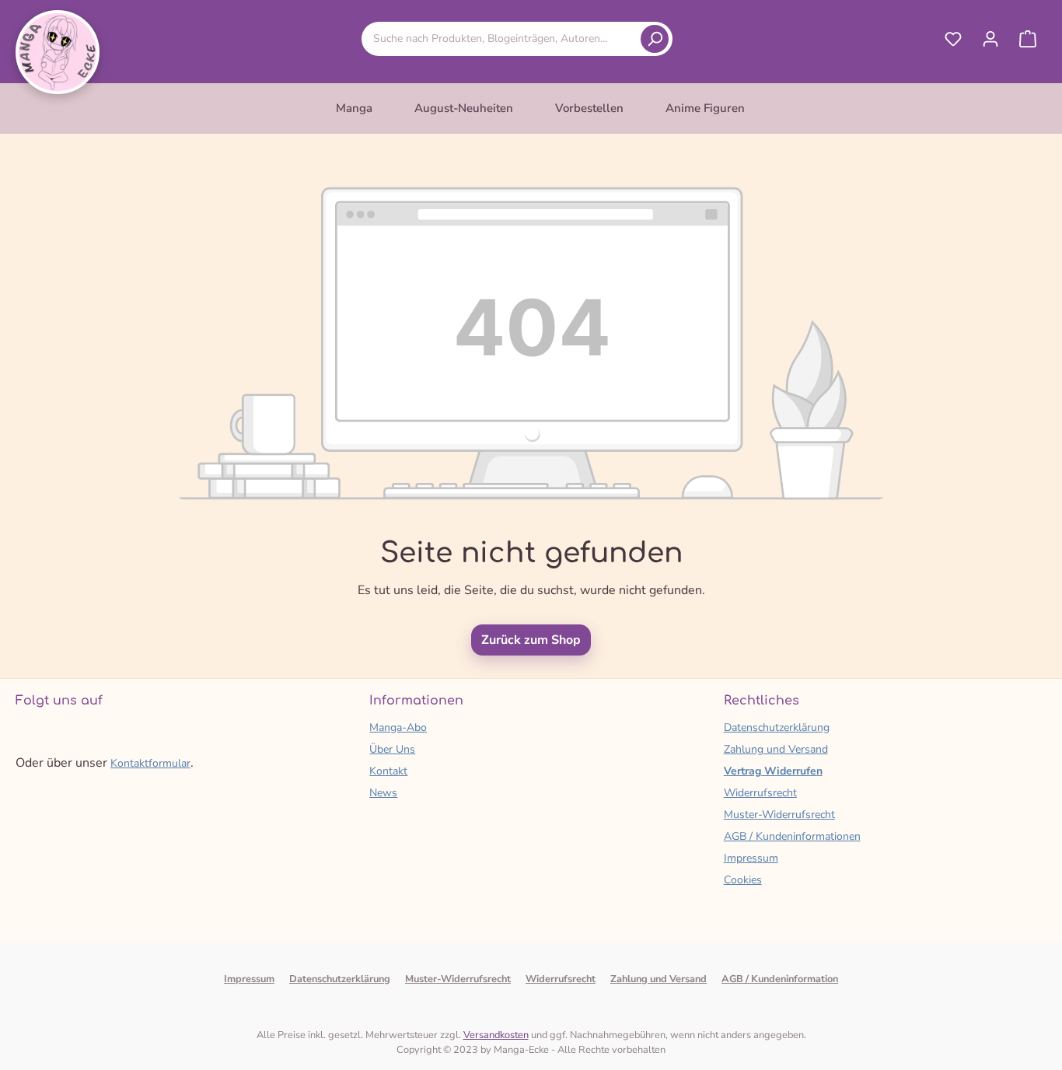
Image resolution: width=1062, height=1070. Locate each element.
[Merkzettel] (953, 38)
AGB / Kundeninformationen (792, 836)
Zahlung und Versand (776, 749)
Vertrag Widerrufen (773, 771)
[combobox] (503, 38)
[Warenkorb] (1027, 38)
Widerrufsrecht (760, 792)
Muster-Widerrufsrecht (779, 814)
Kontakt (388, 771)
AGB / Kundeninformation (779, 979)
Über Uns (392, 749)
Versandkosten (496, 1035)
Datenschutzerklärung (777, 727)
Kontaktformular (150, 763)
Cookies (743, 879)
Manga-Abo (398, 727)
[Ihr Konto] (990, 38)
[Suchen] (655, 39)
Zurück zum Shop (531, 640)
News (383, 792)
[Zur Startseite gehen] (58, 52)
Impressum (751, 858)
